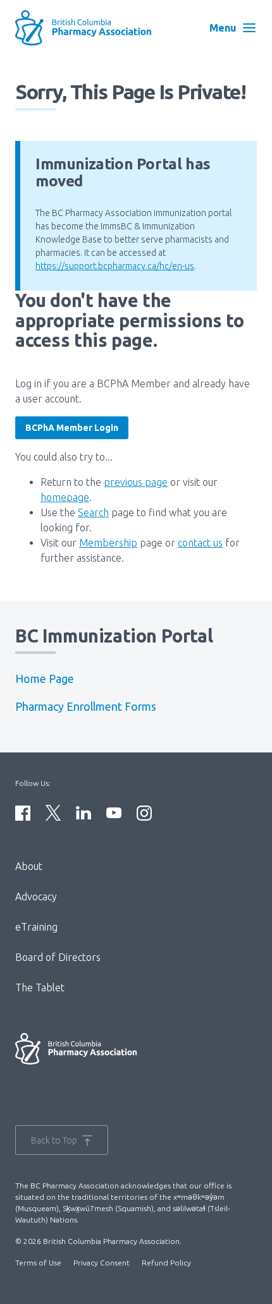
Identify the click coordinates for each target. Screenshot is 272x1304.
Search (93, 512)
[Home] (95, 27)
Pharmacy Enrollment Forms (85, 707)
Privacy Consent (101, 1263)
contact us (200, 542)
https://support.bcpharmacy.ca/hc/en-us (114, 266)
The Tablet (40, 987)
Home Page (44, 679)
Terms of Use (38, 1263)
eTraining (36, 927)
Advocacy (36, 896)
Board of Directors (58, 957)
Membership (108, 542)
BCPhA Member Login (71, 428)
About (28, 866)
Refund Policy (166, 1263)
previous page (136, 482)
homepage (64, 497)
